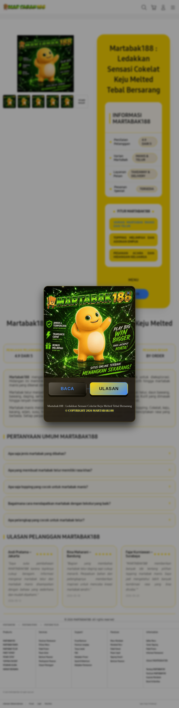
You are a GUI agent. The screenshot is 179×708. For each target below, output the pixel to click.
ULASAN (109, 388)
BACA (67, 388)
